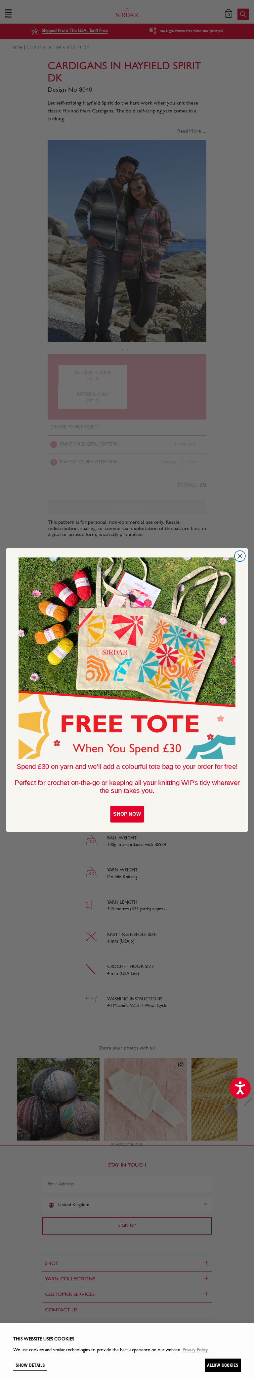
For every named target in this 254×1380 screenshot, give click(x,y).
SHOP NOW (127, 814)
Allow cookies (222, 1365)
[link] (127, 658)
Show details (30, 1365)
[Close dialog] (239, 556)
